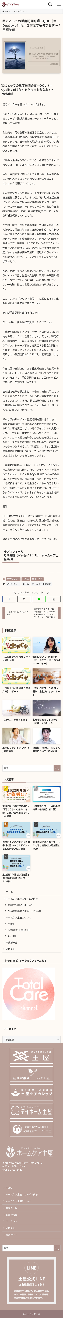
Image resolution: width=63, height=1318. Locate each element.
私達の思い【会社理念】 (19, 929)
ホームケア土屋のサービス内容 (22, 898)
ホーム (9, 891)
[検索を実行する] (57, 768)
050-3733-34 (12, 1169)
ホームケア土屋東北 (41, 583)
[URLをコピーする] (54, 599)
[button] (9, 599)
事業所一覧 (11, 942)
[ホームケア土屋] (10, 4)
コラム (26, 579)
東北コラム (37, 579)
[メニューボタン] (58, 4)
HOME (9, 1187)
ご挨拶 (11, 923)
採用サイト (11, 1234)
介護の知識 (11, 1214)
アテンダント (13, 579)
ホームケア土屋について (18, 917)
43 (20, 1169)
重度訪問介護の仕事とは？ (20, 904)
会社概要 (12, 936)
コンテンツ (11, 1221)
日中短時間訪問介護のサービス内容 (24, 911)
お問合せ (10, 949)
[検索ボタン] (50, 4)
